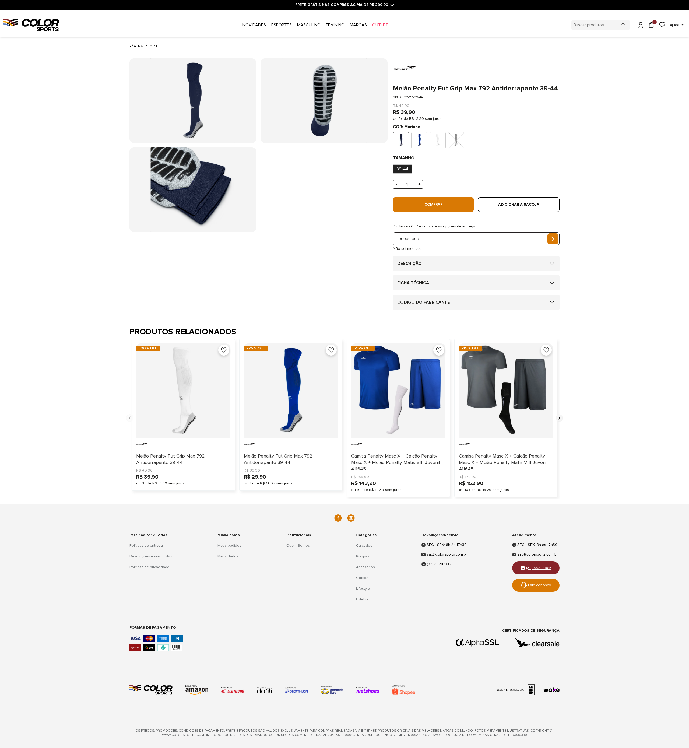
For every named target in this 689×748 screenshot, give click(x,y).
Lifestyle (363, 588)
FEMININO (335, 25)
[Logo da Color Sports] (151, 690)
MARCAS (358, 25)
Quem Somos (298, 545)
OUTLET (380, 25)
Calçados (364, 545)
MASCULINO (309, 25)
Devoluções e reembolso (150, 556)
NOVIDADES (254, 25)
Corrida (362, 577)
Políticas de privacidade (149, 567)
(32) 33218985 (439, 564)
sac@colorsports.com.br (447, 554)
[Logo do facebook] (338, 518)
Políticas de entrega (146, 545)
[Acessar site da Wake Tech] (551, 689)
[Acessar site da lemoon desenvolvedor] (518, 689)
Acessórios (365, 567)
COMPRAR (433, 204)
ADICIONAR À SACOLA (518, 204)
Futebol (362, 599)
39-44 (402, 169)
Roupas (362, 556)
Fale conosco (539, 585)
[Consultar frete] (552, 238)
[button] (559, 418)
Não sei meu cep (407, 248)
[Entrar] (640, 25)
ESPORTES (281, 25)
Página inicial (143, 46)
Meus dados (227, 556)
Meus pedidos (229, 545)
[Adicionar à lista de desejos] (223, 350)
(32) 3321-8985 (538, 568)
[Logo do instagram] (351, 518)
